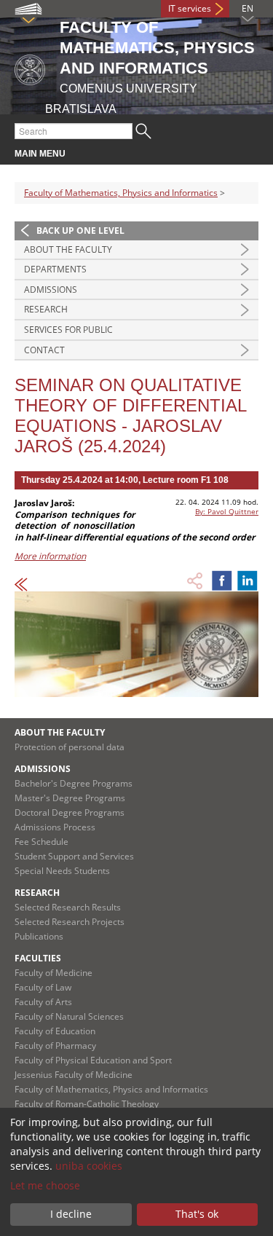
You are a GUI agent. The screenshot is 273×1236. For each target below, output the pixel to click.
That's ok (196, 1214)
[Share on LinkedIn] (247, 580)
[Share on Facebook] (222, 580)
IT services (189, 8)
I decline (71, 1214)
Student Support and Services (74, 856)
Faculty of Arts (43, 1002)
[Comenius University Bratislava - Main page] (30, 67)
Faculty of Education (55, 1031)
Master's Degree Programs (70, 798)
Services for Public (68, 329)
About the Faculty (68, 249)
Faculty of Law (43, 987)
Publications (39, 936)
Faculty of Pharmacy (55, 1045)
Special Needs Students (62, 871)
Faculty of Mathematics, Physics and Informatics (121, 192)
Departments (55, 269)
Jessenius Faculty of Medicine (73, 1074)
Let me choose (45, 1185)
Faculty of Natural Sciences (69, 1016)
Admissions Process (55, 827)
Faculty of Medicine (53, 973)
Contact (44, 350)
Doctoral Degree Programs (69, 812)
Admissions (50, 289)
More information (50, 556)
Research (46, 309)
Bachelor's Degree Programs (73, 783)
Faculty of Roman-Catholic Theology (87, 1104)
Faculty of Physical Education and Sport (93, 1060)
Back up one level (80, 230)
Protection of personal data (69, 747)
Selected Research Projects (69, 922)
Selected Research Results (68, 907)
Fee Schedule (41, 841)
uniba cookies (88, 1166)
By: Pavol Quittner (226, 511)
